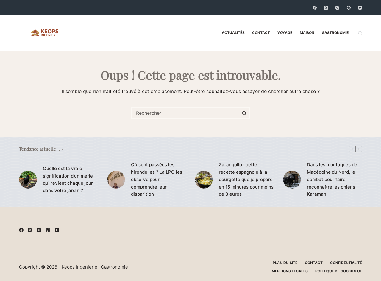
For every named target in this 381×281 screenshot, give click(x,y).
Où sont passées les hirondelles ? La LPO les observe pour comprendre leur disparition (156, 179)
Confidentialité (346, 262)
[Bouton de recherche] (244, 113)
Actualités (233, 32)
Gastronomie (335, 32)
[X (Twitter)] (326, 8)
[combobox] (185, 113)
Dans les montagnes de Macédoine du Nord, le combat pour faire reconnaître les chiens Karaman (332, 179)
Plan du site (285, 262)
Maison (307, 32)
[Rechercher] (360, 33)
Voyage (284, 32)
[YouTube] (360, 8)
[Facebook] (315, 8)
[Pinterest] (349, 8)
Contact (261, 32)
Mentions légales (290, 271)
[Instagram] (337, 8)
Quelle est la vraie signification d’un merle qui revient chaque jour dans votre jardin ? (68, 179)
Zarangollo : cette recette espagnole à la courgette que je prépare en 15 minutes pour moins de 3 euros (246, 179)
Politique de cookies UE (338, 271)
